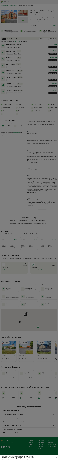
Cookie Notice (29, 459)
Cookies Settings (43, 457)
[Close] (56, 458)
